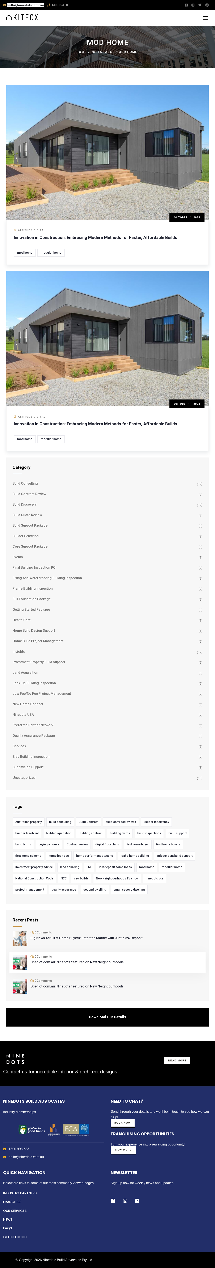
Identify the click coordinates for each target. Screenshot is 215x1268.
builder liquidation (58, 833)
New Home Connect (28, 704)
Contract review (77, 844)
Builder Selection (26, 536)
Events (18, 557)
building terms (120, 833)
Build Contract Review (29, 494)
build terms (23, 844)
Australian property (28, 822)
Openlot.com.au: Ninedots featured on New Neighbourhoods (77, 962)
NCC (64, 878)
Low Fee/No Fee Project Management (42, 694)
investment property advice (34, 867)
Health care (22, 620)
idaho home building (135, 855)
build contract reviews (121, 822)
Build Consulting (25, 483)
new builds (81, 878)
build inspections (149, 833)
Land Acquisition (25, 673)
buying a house (48, 844)
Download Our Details (107, 1017)
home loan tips (59, 855)
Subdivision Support (28, 767)
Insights (19, 652)
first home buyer (137, 844)
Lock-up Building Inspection (34, 683)
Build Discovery (25, 504)
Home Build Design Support (34, 631)
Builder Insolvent (27, 833)
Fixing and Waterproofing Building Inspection (47, 578)
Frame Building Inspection (33, 589)
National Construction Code (34, 878)
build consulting (60, 822)
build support (177, 833)
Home (81, 52)
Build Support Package (30, 525)
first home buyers (168, 844)
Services (19, 746)
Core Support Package (30, 546)
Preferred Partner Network (33, 725)
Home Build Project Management (38, 641)
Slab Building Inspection (31, 757)
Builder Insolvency (156, 822)
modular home (51, 252)
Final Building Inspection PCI (34, 567)
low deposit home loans (115, 867)
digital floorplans (107, 844)
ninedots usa (155, 878)
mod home (24, 252)
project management (29, 889)
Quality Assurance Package (34, 736)
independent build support (174, 855)
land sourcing (69, 867)
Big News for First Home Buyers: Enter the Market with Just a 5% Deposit (86, 938)
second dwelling (94, 889)
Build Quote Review (27, 515)
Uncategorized (24, 778)
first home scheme (28, 855)
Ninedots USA (23, 715)
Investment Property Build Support (39, 662)
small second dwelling (129, 889)
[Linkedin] (137, 1200)
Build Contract (88, 822)
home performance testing (94, 855)
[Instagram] (125, 1200)
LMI (89, 867)
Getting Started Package (31, 610)
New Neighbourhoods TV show (117, 878)
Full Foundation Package (32, 599)
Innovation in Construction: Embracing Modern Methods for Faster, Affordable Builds (95, 237)
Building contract (90, 833)
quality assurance (63, 889)
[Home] (15, 1059)
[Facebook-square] (113, 1200)
